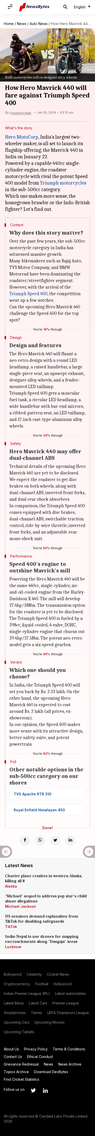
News (21, 23)
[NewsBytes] (34, 7)
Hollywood (62, 984)
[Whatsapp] (40, 841)
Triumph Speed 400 (28, 293)
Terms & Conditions (69, 1049)
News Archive (69, 1064)
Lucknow (13, 947)
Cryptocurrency (17, 984)
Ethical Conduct (40, 1056)
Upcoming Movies (49, 1022)
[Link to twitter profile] (33, 1090)
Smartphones (15, 1013)
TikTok (11, 926)
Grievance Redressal (21, 1064)
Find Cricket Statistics (21, 1079)
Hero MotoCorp (21, 137)
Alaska (11, 886)
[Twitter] (55, 841)
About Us (11, 1049)
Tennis (36, 1013)
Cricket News (58, 974)
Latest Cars (38, 1003)
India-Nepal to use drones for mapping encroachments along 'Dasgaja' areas (42, 939)
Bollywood (13, 974)
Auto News (39, 23)
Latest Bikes (14, 1003)
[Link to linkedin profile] (45, 1090)
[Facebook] (25, 841)
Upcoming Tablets (19, 1032)
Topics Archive (16, 1072)
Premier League (65, 1003)
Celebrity (34, 974)
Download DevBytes (51, 1072)
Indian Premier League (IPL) (27, 993)
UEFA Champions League (68, 1013)
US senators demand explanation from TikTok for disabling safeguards (41, 919)
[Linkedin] (70, 841)
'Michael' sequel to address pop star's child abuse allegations (46, 899)
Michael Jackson (20, 906)
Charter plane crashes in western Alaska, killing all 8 (43, 878)
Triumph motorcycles (63, 183)
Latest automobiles (70, 993)
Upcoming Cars (16, 1022)
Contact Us (13, 1056)
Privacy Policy (36, 1049)
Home (9, 23)
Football (41, 984)
